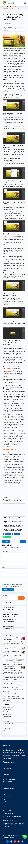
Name (3, 567)
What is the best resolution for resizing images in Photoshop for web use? (14, 522)
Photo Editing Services (8, 723)
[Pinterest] (18, 841)
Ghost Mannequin (7, 716)
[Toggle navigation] (25, 2)
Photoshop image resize (7, 28)
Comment (5, 551)
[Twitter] (11, 841)
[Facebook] (7, 841)
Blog (4, 777)
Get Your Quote (8, 762)
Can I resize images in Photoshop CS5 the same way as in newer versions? (14, 526)
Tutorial (9, 6)
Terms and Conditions (9, 779)
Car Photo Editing (7, 709)
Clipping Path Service (8, 607)
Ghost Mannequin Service (9, 612)
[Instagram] (15, 841)
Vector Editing (6, 733)
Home (3, 6)
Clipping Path (6, 711)
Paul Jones (6, 21)
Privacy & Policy (7, 781)
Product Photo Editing (8, 728)
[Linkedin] (22, 841)
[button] (14, 518)
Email (3, 572)
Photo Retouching (7, 726)
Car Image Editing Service (9, 609)
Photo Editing (6, 721)
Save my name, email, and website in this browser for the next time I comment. (12, 585)
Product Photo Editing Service (10, 614)
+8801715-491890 (8, 813)
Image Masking (6, 719)
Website (4, 577)
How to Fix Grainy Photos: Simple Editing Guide (13, 693)
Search (5, 595)
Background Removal (8, 707)
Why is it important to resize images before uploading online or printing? (13, 530)
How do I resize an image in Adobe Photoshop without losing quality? (13, 518)
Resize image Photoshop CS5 (14, 30)
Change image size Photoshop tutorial (13, 27)
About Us (5, 772)
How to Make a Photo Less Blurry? (11, 696)
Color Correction (7, 714)
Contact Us (6, 774)
